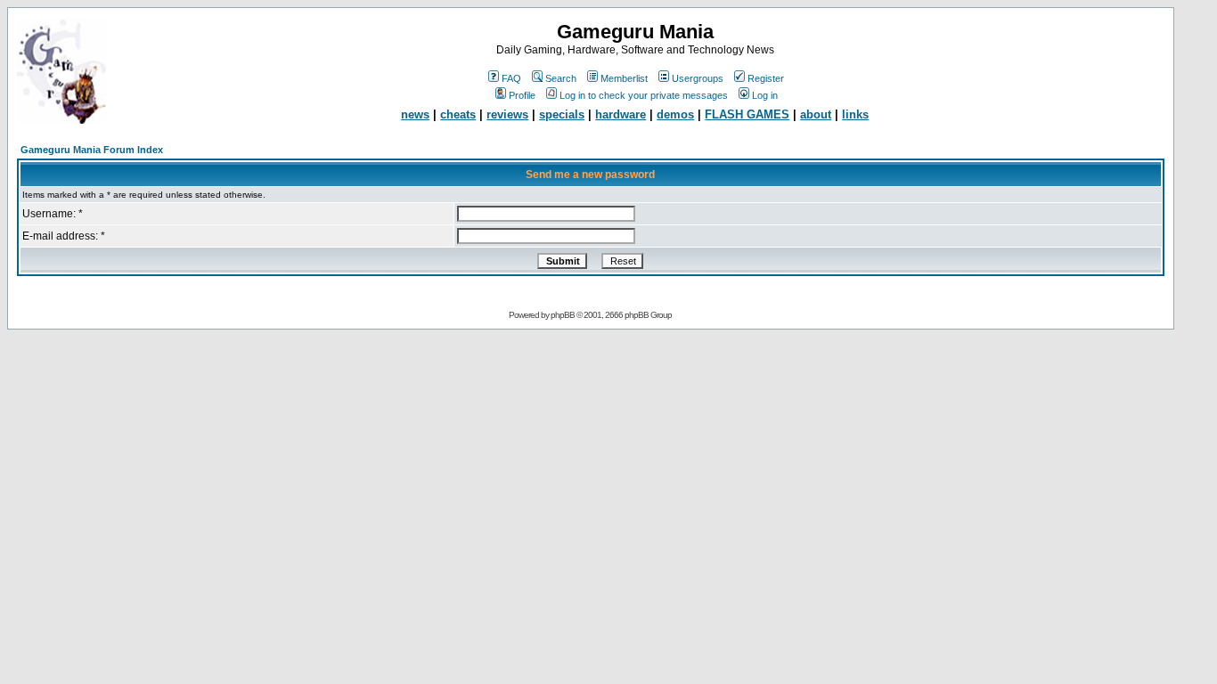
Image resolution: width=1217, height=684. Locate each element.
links (855, 114)
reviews (507, 114)
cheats (458, 114)
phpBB (563, 315)
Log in (765, 95)
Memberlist (624, 78)
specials (561, 114)
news (415, 114)
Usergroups (697, 78)
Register (765, 78)
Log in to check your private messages (643, 95)
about (815, 114)
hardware (620, 114)
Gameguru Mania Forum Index (91, 149)
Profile (522, 95)
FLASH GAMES (747, 114)
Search (560, 78)
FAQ (511, 78)
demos (675, 114)
